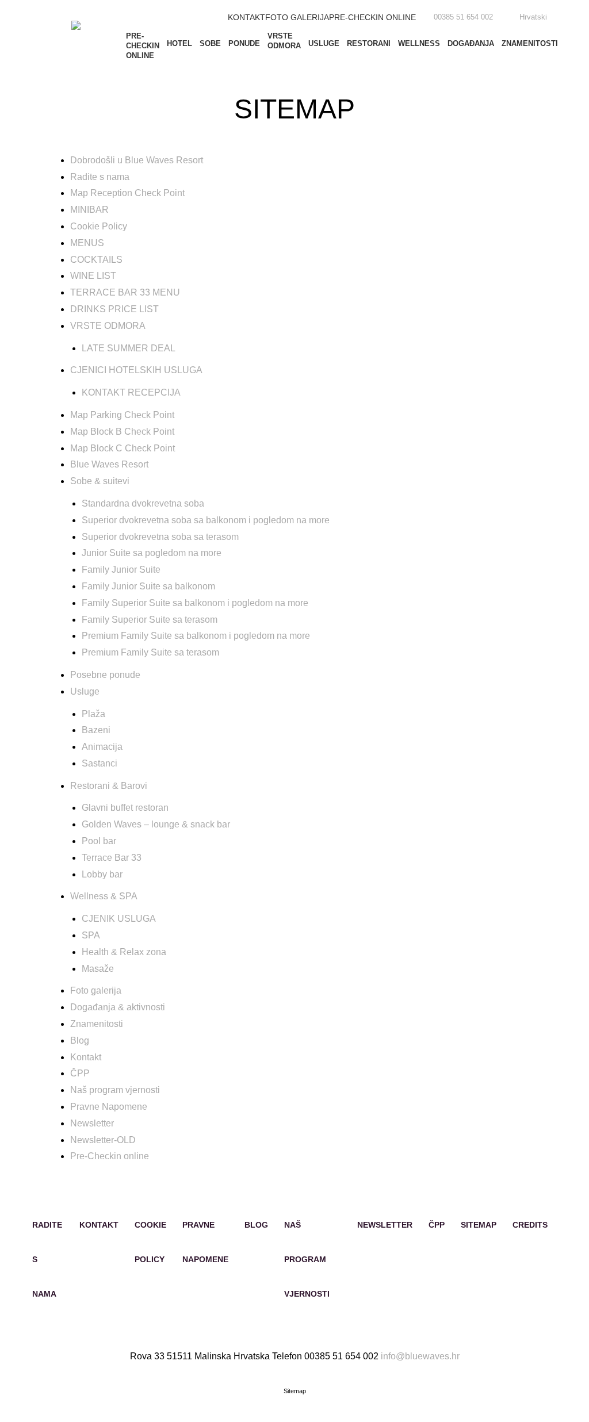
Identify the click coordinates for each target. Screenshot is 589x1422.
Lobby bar (102, 874)
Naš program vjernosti (115, 1090)
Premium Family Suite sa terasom (150, 652)
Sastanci (99, 763)
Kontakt (246, 17)
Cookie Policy (98, 226)
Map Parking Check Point (122, 415)
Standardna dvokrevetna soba (143, 503)
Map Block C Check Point (122, 448)
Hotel (179, 43)
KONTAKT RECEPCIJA (131, 392)
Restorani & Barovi (108, 786)
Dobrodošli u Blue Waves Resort (136, 160)
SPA (91, 935)
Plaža (93, 714)
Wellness (419, 43)
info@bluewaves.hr (420, 1356)
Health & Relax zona (124, 952)
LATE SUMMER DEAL (128, 348)
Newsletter (92, 1123)
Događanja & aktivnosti (117, 1007)
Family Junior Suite (121, 569)
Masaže (98, 968)
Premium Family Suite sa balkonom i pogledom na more (196, 636)
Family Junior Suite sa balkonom (148, 586)
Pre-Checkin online (372, 17)
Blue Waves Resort (109, 464)
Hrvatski (533, 17)
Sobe (210, 43)
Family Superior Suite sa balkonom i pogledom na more (195, 603)
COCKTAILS (96, 260)
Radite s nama (99, 177)
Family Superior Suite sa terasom (149, 619)
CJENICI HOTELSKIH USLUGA (136, 370)
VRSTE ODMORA (284, 41)
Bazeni (96, 730)
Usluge (323, 43)
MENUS (87, 243)
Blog (79, 1040)
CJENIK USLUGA (119, 918)
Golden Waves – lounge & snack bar (156, 824)
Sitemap (478, 1224)
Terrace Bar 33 (111, 858)
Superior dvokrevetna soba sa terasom (160, 537)
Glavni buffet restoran (125, 807)
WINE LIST (93, 276)
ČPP (80, 1073)
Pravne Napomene (108, 1106)
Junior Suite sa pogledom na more (151, 553)
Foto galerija (297, 17)
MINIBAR (89, 209)
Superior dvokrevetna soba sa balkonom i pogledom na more (206, 520)
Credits (530, 1224)
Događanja (471, 43)
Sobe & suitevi (99, 481)
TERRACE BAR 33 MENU (125, 292)
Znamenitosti (530, 43)
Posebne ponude (105, 675)
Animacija (102, 747)
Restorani (369, 43)
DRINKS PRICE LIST (114, 309)
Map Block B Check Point (122, 431)
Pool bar (99, 841)
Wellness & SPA (103, 896)
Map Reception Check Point (127, 193)
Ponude (244, 43)
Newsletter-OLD (103, 1140)
